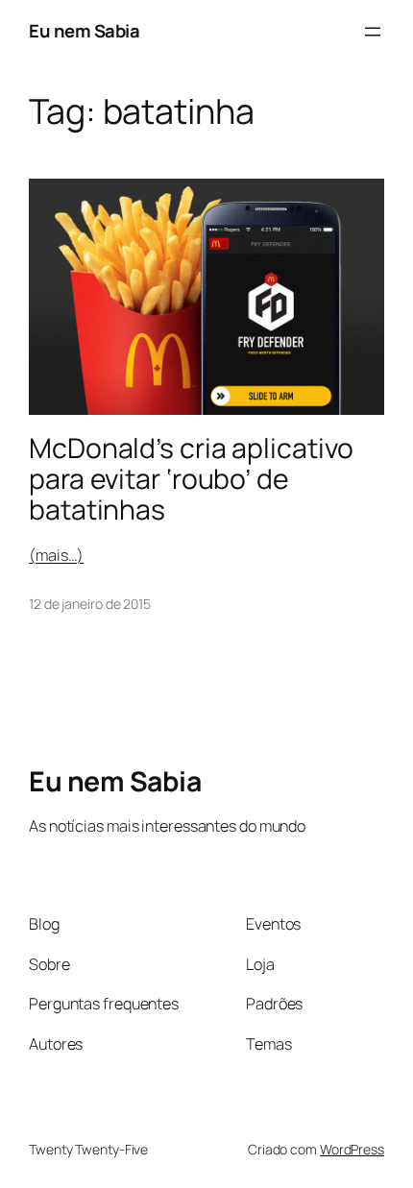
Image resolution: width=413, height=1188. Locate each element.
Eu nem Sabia (84, 30)
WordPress (352, 1149)
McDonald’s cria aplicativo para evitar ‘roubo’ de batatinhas (190, 479)
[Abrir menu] (372, 31)
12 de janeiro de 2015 (90, 603)
